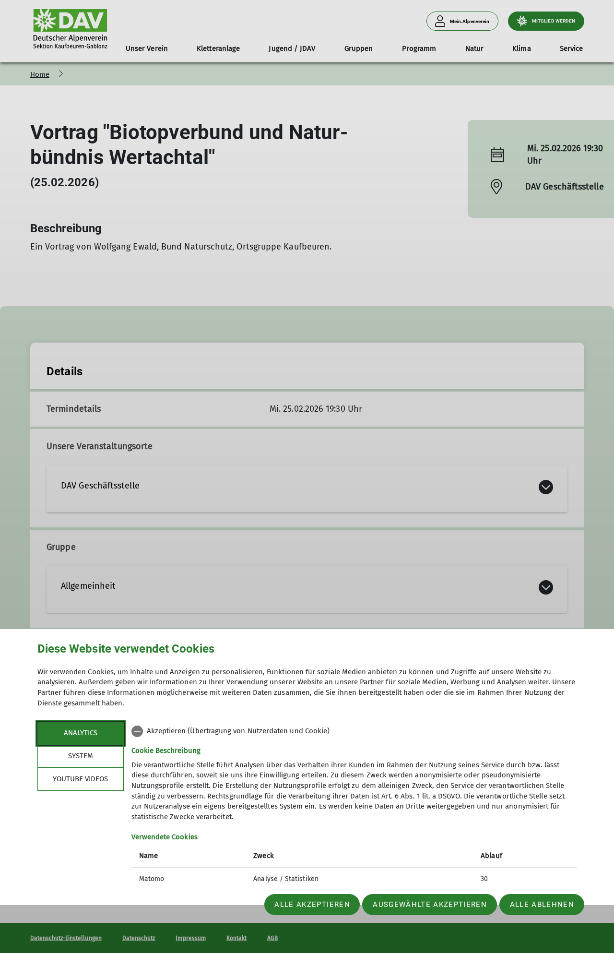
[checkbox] (354, 731)
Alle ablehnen (542, 904)
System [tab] (80, 755)
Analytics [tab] (80, 732)
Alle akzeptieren (312, 904)
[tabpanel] (354, 806)
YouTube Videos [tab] (80, 778)
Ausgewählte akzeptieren (430, 904)
